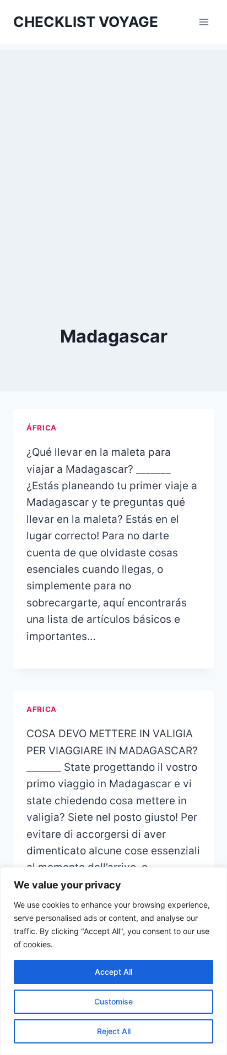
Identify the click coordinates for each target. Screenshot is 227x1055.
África (41, 427)
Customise (113, 1001)
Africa (41, 709)
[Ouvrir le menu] (203, 21)
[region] (113, 961)
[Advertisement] (113, 162)
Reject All (114, 1031)
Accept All (113, 971)
